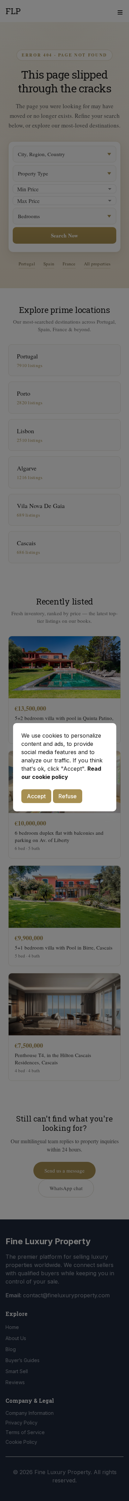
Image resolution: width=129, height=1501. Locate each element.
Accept (36, 796)
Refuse (67, 796)
